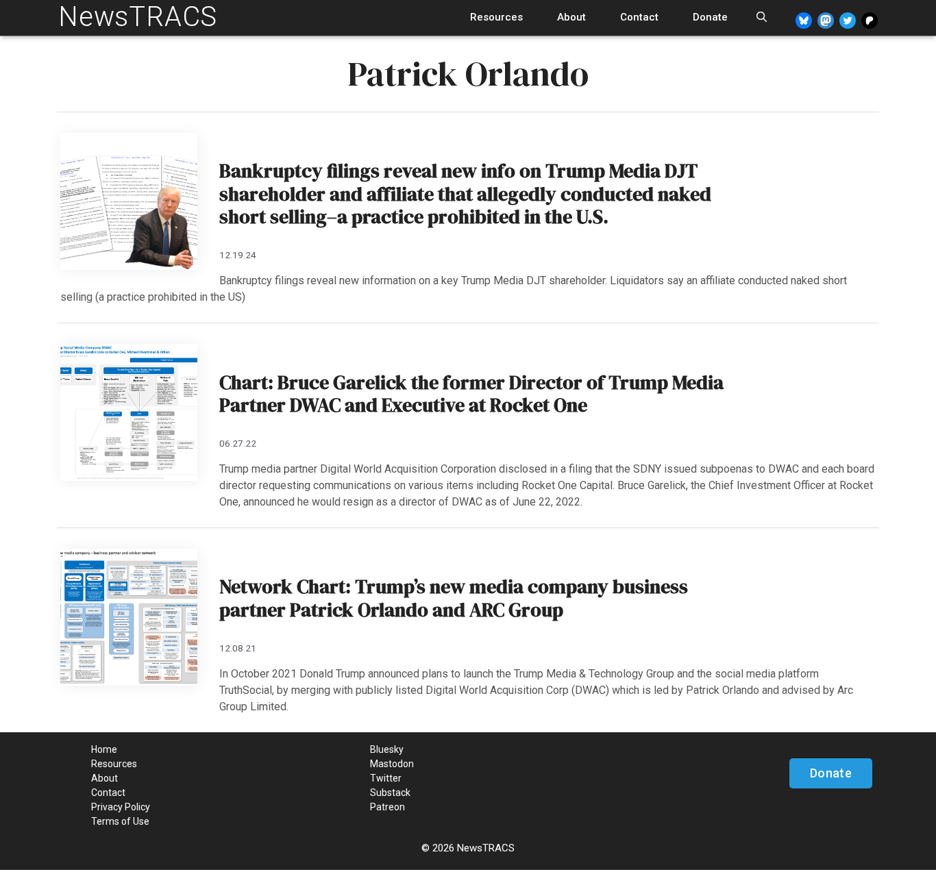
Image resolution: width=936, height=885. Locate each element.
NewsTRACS (137, 17)
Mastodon (392, 763)
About (571, 17)
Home (104, 749)
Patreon (387, 806)
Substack (390, 792)
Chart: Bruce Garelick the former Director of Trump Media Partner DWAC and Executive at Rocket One (471, 394)
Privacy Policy (120, 806)
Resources (496, 17)
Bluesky (387, 749)
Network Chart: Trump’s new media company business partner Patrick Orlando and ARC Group (453, 598)
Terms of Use (120, 821)
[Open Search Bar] (761, 17)
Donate (710, 17)
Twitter (386, 778)
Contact (639, 17)
